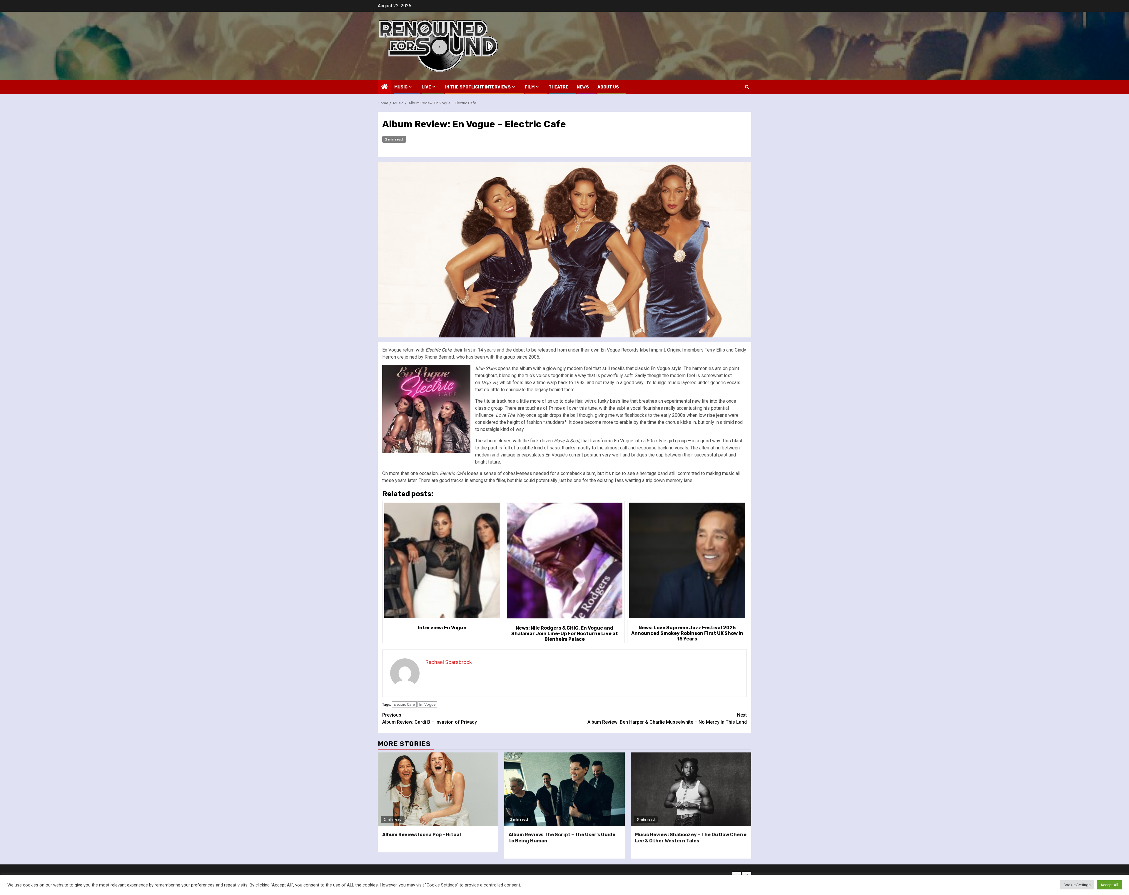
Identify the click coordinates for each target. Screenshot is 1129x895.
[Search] (747, 87)
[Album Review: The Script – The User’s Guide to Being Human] (564, 789)
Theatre (558, 87)
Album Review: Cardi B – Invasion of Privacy (429, 718)
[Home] (384, 87)
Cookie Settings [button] (1076, 885)
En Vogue (427, 704)
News (583, 87)
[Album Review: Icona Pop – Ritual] (438, 789)
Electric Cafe (404, 704)
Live (426, 87)
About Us (608, 87)
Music (400, 87)
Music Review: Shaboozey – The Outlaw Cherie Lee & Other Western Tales (690, 838)
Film (530, 87)
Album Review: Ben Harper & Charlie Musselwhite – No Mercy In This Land (667, 718)
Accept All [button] (1109, 885)
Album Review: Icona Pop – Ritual (421, 834)
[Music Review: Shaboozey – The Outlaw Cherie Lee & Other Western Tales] (691, 789)
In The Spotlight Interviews (478, 87)
